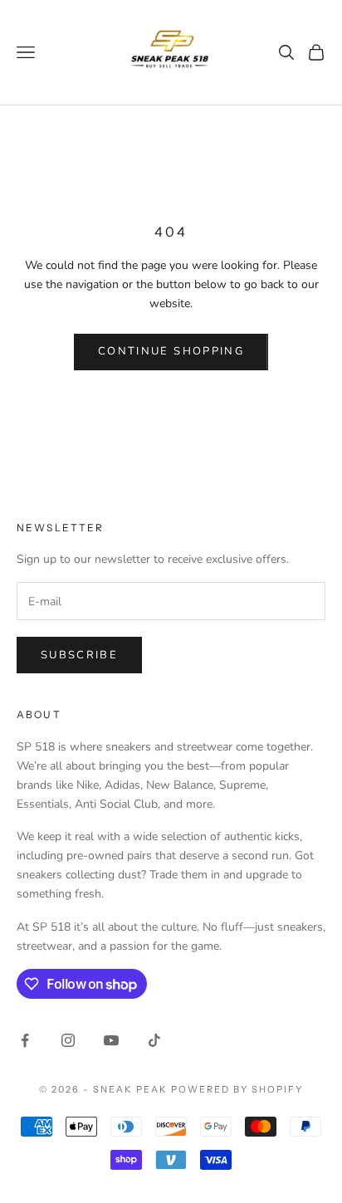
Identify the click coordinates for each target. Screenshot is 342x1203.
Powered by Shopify (237, 1089)
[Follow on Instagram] (68, 1040)
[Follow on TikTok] (154, 1040)
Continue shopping (171, 351)
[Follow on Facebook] (25, 1040)
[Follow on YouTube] (111, 1040)
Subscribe (79, 655)
